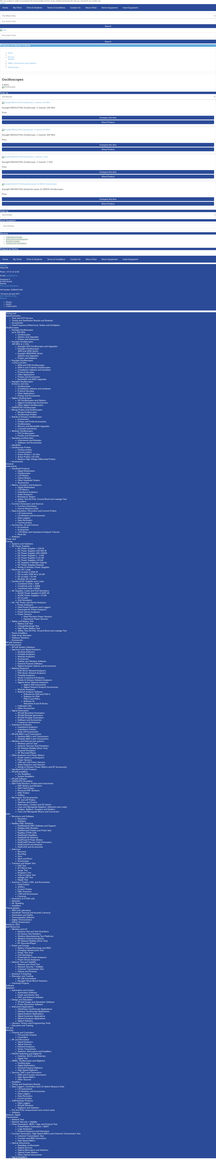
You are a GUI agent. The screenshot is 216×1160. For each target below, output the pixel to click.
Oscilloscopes (13, 67)
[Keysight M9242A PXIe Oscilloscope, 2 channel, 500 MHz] (26, 130)
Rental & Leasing (13, 241)
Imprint (8, 304)
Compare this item (108, 117)
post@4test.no (11, 276)
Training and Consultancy (16, 243)
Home (10, 53)
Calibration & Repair (14, 237)
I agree (3, 3)
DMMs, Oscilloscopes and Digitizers (22, 63)
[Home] (3, 30)
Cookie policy (11, 306)
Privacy (9, 302)
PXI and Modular (11, 58)
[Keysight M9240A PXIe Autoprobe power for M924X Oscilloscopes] (29, 184)
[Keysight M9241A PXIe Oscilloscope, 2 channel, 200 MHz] (26, 102)
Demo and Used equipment (17, 239)
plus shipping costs (7, 296)
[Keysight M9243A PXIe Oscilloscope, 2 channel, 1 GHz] (25, 157)
